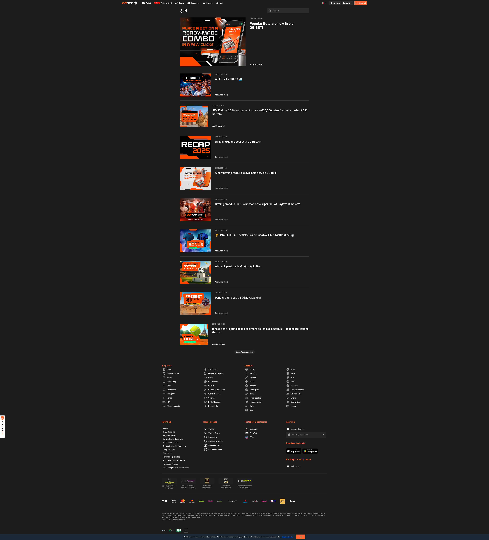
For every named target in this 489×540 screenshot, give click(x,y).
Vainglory (171, 394)
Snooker (294, 386)
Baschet (253, 373)
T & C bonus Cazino (171, 443)
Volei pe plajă (296, 394)
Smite (169, 378)
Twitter (211, 429)
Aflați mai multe (287, 537)
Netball (293, 406)
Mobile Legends (173, 406)
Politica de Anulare (170, 464)
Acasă (165, 428)
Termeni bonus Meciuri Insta (174, 446)
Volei (293, 369)
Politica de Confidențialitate (174, 460)
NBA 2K (211, 386)
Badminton (295, 402)
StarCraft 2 (212, 369)
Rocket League (214, 402)
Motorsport (254, 390)
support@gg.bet (297, 429)
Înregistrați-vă (360, 3)
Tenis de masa (255, 402)
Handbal (253, 386)
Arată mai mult (256, 65)
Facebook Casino (215, 445)
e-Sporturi (167, 366)
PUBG (210, 378)
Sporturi (248, 366)
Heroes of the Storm (216, 390)
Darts (252, 406)
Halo (169, 386)
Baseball (253, 378)
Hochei (252, 394)
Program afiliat (169, 450)
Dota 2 (169, 369)
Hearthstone (213, 382)
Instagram (212, 437)
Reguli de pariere (169, 435)
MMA (293, 382)
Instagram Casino (215, 441)
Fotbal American (297, 390)
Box (292, 378)
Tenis (293, 373)
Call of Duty (171, 382)
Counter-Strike (173, 373)
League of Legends (216, 373)
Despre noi (167, 453)
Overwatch (171, 390)
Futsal (252, 382)
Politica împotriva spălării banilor (176, 468)
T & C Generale (169, 432)
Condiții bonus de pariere (173, 439)
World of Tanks (214, 394)
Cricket (293, 398)
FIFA (168, 402)
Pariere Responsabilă (171, 457)
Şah (251, 410)
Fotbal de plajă (255, 398)
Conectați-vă (347, 3)
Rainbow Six (213, 406)
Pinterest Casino (215, 449)
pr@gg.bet (295, 466)
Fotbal (252, 369)
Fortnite (170, 398)
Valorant (211, 398)
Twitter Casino (214, 433)
